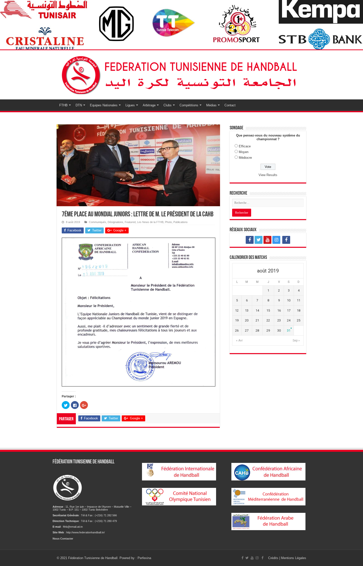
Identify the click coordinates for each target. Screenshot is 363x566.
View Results (268, 175)
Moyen (243, 152)
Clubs (167, 105)
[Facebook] (250, 240)
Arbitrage (149, 105)
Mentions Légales (293, 558)
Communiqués (97, 222)
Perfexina (144, 558)
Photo (168, 222)
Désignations (115, 222)
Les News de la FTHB (150, 222)
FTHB (63, 105)
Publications (180, 222)
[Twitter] (258, 240)
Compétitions (189, 105)
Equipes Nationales (104, 105)
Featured (130, 222)
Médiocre (245, 157)
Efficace (245, 146)
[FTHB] (181, 74)
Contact (230, 105)
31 (288, 330)
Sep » (296, 340)
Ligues (130, 105)
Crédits (273, 558)
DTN (79, 105)
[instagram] (276, 240)
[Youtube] (267, 240)
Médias (211, 105)
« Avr (239, 340)
